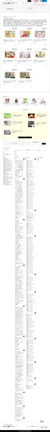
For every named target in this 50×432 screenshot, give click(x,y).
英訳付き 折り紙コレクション (18, 211)
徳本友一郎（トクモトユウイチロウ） (31, 283)
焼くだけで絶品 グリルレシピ (19, 240)
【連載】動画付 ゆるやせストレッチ (7, 177)
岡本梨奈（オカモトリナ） (29, 204)
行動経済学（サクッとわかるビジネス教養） (19, 248)
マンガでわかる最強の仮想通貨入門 (19, 167)
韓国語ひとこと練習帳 (18, 244)
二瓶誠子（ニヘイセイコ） (29, 310)
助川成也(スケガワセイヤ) (29, 261)
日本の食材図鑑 (17, 344)
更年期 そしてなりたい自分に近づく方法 (19, 230)
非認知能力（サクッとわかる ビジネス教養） (19, 357)
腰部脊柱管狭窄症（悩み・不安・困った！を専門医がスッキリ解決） (19, 393)
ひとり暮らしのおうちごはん (18, 356)
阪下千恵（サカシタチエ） (29, 269)
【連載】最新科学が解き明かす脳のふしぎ (8, 170)
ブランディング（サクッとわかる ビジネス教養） (19, 360)
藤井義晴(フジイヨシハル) (29, 324)
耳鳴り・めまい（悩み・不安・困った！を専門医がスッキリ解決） (19, 161)
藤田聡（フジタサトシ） (29, 329)
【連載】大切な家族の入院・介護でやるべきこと (8, 184)
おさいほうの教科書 (17, 198)
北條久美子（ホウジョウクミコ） (30, 321)
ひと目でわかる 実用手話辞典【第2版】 (19, 374)
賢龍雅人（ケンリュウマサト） (30, 216)
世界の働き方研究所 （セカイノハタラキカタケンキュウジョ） (31, 238)
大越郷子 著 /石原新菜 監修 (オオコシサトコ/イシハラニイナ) (31, 184)
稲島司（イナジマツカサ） (29, 205)
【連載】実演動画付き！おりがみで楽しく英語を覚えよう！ (8, 169)
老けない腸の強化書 (17, 372)
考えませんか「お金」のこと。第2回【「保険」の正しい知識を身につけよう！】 (9, 82)
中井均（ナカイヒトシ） (29, 300)
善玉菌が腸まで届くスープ (18, 276)
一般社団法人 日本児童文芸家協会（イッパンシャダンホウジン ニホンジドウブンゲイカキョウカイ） (31, 301)
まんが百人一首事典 (17, 381)
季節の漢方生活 (17, 220)
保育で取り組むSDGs (17, 377)
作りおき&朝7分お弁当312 (18, 316)
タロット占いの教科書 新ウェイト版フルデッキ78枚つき (19, 310)
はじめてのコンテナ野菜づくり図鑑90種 (19, 370)
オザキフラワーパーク (29, 168)
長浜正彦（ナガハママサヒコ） (30, 295)
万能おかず (16, 358)
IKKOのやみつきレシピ (18, 205)
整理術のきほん (17, 290)
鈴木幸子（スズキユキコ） (29, 248)
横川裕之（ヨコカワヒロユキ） (30, 364)
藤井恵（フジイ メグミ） (29, 323)
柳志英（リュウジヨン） (29, 379)
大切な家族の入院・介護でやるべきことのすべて (19, 335)
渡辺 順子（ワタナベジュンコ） (30, 385)
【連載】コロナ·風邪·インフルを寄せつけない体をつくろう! (8, 176)
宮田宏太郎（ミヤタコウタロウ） (30, 343)
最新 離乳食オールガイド (18, 413)
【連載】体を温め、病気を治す (7, 182)
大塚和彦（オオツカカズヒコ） (30, 198)
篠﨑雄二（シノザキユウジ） (29, 265)
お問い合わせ (45, 426)
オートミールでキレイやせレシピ (19, 325)
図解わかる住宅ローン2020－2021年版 (19, 295)
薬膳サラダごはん (17, 399)
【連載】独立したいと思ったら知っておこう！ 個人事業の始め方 (8, 167)
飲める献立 (16, 346)
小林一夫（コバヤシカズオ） (29, 230)
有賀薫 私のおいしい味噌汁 (18, 181)
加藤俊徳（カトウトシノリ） (29, 225)
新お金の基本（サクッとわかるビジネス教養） (19, 269)
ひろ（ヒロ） (28, 316)
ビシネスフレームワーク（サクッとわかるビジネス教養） (19, 364)
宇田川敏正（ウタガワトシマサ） (30, 189)
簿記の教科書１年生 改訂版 (18, 384)
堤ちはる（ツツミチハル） (29, 287)
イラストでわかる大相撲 (18, 184)
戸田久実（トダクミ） (29, 286)
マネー (5, 63)
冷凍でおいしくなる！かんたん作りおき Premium (19, 408)
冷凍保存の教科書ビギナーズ (18, 415)
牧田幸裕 (27, 344)
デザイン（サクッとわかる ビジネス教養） (19, 309)
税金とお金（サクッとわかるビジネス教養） (19, 272)
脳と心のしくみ (17, 345)
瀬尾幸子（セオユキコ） (29, 253)
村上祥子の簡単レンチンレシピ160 (19, 160)
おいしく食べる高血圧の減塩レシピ (19, 191)
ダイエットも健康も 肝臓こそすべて (19, 238)
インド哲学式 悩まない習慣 (18, 190)
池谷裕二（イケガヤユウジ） (29, 195)
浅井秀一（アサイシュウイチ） (30, 188)
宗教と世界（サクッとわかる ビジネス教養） (19, 289)
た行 (26, 274)
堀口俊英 (27, 328)
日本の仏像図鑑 (17, 339)
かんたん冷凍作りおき (18, 245)
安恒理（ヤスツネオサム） (29, 377)
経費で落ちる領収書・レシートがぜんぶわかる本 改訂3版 (19, 234)
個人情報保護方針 (32, 426)
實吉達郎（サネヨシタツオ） (29, 259)
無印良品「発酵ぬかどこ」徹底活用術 (19, 170)
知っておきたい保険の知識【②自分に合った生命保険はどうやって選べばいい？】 (10, 61)
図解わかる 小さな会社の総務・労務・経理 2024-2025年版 (19, 294)
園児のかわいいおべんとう (18, 203)
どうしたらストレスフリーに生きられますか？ (19, 323)
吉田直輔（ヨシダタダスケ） (29, 365)
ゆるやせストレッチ (17, 405)
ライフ (4, 151)
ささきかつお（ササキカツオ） (30, 245)
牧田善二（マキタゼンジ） (29, 351)
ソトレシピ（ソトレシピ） (29, 247)
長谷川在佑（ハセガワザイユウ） (30, 322)
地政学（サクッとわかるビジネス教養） (19, 331)
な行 (14, 336)
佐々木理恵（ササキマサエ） (29, 251)
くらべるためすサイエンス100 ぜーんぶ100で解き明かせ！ (19, 232)
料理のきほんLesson (17, 416)
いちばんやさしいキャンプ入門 (19, 206)
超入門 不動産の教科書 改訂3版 (19, 315)
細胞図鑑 (16, 304)
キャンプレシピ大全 (17, 233)
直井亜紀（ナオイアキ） (29, 302)
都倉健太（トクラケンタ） (29, 289)
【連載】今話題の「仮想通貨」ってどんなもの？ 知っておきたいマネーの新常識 (8, 168)
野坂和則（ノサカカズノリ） (29, 309)
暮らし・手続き (16, 155)
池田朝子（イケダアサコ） (29, 206)
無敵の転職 (16, 174)
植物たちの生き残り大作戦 (18, 287)
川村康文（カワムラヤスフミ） (30, 227)
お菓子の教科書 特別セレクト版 (19, 213)
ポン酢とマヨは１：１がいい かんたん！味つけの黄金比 (19, 378)
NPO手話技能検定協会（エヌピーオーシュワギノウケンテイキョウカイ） (31, 174)
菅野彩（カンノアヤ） (29, 224)
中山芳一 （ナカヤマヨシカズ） (30, 294)
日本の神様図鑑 (17, 349)
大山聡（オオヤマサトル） (29, 162)
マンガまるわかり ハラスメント (19, 387)
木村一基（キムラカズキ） (29, 231)
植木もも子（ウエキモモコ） (29, 183)
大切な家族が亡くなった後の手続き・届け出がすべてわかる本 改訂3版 (19, 317)
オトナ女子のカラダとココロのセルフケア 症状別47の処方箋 (19, 209)
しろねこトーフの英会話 (18, 281)
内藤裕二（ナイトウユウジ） (29, 297)
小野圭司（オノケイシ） (29, 163)
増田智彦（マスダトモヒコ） (29, 346)
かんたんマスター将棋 (18, 260)
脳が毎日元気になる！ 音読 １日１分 (19, 342)
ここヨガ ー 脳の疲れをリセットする (19, 251)
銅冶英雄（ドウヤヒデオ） (29, 279)
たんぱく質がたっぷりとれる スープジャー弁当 (19, 321)
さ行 (14, 265)
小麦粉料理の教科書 (17, 252)
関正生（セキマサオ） (29, 267)
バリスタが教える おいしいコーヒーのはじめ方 (19, 380)
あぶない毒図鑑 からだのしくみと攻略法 (19, 183)
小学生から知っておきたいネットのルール (19, 283)
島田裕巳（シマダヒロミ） (29, 255)
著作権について (37, 426)
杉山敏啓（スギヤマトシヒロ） (30, 258)
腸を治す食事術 (17, 329)
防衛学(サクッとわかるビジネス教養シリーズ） (19, 363)
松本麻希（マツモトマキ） (29, 360)
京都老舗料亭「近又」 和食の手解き (19, 237)
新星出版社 (13, 3)
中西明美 (27, 293)
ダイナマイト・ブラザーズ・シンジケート (31, 280)
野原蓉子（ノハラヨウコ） (29, 308)
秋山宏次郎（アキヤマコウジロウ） (30, 176)
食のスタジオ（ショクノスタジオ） (30, 272)
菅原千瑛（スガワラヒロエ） (29, 244)
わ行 (26, 384)
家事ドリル (16, 261)
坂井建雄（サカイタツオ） (29, 237)
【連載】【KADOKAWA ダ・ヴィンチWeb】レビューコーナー (8, 160)
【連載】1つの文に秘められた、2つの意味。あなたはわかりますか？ (8, 161)
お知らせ (38, 160)
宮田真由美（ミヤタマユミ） (29, 356)
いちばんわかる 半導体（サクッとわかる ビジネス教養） (19, 182)
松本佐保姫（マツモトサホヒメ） (30, 357)
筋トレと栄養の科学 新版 (18, 246)
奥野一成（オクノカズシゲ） (29, 160)
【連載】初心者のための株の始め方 (7, 181)
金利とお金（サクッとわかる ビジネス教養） (19, 223)
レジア (27, 381)
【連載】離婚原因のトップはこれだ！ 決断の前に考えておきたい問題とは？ (8, 163)
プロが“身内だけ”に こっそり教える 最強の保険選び (19, 301)
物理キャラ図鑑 (17, 385)
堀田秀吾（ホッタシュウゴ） (29, 325)
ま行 (26, 338)
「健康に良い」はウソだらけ (18, 259)
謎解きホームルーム (17, 343)
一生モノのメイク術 (17, 216)
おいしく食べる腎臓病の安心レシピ (19, 188)
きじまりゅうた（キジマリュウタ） (30, 213)
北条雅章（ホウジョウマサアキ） (30, 331)
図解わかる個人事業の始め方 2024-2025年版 (19, 288)
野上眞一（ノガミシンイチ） (29, 303)
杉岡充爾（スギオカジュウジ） (30, 246)
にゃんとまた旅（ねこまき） (29, 311)
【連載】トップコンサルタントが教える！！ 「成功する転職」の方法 (8, 174)
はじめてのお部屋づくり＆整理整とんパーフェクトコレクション (19, 352)
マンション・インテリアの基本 (19, 168)
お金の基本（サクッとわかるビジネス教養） (19, 202)
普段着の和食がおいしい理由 (18, 379)
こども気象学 (16, 239)
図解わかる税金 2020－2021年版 (19, 297)
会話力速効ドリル (17, 255)
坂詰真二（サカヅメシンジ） (29, 268)
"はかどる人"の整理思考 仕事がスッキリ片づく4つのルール (19, 371)
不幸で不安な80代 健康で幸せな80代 (19, 373)
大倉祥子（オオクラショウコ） (30, 202)
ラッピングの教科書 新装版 (18, 414)
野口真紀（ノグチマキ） (29, 304)
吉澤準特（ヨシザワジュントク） (30, 367)
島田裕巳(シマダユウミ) (29, 262)
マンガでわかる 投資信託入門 (19, 330)
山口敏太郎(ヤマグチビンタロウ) (30, 371)
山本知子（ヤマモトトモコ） (29, 370)
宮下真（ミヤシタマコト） (29, 345)
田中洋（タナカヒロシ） (29, 281)
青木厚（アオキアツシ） (29, 169)
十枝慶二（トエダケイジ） (29, 276)
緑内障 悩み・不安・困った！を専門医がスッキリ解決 (19, 407)
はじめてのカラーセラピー (18, 388)
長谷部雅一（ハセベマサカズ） (30, 330)
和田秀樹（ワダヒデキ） (29, 386)
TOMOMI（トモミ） (28, 290)
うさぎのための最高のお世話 (18, 189)
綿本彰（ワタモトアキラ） (29, 388)
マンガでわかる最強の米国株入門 (19, 169)
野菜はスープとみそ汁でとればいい (19, 402)
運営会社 (41, 426)
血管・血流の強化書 (17, 231)
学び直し (15, 151)
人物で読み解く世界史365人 (18, 280)
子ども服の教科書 (17, 247)
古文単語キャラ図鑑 (17, 258)
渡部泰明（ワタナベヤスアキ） (30, 387)
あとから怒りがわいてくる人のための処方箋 (19, 199)
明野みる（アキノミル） (29, 199)
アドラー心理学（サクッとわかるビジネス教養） (19, 197)
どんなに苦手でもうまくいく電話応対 (19, 314)
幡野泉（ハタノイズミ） (29, 318)
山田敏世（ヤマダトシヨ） (29, 374)
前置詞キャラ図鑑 (17, 302)
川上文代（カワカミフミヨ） (29, 232)
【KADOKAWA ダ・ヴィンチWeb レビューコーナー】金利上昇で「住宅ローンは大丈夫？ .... (10, 40)
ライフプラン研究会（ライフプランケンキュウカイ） (31, 380)
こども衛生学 (16, 241)
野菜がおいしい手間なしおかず (19, 394)
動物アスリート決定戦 (18, 324)
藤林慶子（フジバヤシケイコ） (30, 337)
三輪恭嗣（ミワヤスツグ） (29, 353)
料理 (3, 152)
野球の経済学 (16, 395)
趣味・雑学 (4, 155)
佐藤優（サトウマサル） (29, 254)
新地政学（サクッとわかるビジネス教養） (19, 273)
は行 (14, 350)
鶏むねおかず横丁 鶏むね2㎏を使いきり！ (19, 308)
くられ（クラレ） (28, 211)
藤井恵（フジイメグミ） (29, 335)
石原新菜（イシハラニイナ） (29, 203)
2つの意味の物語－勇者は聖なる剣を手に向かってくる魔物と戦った (19, 365)
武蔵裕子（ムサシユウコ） (29, 349)
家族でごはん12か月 (17, 254)
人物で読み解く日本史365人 (18, 286)
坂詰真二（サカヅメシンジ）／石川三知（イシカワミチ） (31, 260)
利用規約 (28, 426)
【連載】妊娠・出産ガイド (6, 183)
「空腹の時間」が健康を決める (19, 253)
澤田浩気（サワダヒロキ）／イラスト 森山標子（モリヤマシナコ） (31, 241)
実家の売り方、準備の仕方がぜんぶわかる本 (19, 266)
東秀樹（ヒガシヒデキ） (29, 314)
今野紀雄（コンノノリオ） (29, 223)
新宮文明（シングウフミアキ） (30, 273)
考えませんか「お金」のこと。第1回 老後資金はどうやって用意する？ (25, 82)
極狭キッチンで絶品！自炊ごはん (19, 226)
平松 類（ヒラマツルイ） (29, 317)
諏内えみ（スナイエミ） (29, 240)
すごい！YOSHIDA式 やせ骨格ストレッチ (19, 275)
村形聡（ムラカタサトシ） (29, 342)
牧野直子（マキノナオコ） (29, 359)
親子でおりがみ (17, 218)
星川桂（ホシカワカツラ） (29, 332)
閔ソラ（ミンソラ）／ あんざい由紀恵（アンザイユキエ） (31, 352)
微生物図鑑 (16, 386)
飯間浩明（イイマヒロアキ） (29, 191)
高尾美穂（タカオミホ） (29, 282)
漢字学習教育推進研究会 (29, 217)
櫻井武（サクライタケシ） (29, 239)
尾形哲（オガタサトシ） (29, 175)
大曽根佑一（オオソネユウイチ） (30, 177)
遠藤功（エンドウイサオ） (29, 181)
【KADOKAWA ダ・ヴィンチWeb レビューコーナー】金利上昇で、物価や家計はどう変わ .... (40, 61)
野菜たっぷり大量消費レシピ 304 (19, 400)
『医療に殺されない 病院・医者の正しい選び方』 (19, 195)
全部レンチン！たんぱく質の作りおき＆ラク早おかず (19, 282)
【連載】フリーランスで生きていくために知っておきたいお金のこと (8, 162)
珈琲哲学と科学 (17, 225)
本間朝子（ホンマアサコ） (29, 336)
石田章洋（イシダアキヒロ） (29, 196)
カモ (26, 234)
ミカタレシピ (16, 177)
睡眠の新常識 (16, 268)
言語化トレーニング (17, 224)
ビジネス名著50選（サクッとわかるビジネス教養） (19, 353)
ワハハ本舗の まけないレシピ (18, 420)
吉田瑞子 (27, 373)
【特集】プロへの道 (5, 175)
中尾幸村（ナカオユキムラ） (29, 307)
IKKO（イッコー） (28, 190)
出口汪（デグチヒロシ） (29, 288)
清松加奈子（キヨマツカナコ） (30, 226)
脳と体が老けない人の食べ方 (18, 337)
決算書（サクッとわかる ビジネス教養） (19, 227)
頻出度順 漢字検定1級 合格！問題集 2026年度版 (19, 366)
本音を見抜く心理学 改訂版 (18, 359)
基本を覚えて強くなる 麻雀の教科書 (19, 162)
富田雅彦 (27, 275)
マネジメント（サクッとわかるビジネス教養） (19, 163)
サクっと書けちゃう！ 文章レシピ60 (19, 296)
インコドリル (16, 210)
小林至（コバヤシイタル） (29, 219)
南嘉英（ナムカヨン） (29, 296)
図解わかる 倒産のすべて (18, 318)
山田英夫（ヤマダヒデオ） (29, 366)
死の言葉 (16, 274)
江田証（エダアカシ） (29, 197)
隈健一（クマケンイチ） (29, 220)
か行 (14, 219)
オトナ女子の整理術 (17, 212)
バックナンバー (25, 137)
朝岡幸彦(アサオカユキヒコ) (29, 182)
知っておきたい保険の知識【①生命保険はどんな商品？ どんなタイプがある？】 (25, 61)
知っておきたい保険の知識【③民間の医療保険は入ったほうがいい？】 (40, 40)
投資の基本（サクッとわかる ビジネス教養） (19, 307)
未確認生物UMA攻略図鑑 (18, 401)
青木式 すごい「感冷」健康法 (18, 196)
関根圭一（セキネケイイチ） (29, 252)
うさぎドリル (16, 204)
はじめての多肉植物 (17, 367)
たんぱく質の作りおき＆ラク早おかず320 (19, 328)
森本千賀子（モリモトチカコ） (30, 358)
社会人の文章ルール (17, 303)
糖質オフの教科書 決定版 (18, 322)
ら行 (14, 406)
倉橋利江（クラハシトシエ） (29, 233)
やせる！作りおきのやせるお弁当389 (19, 332)
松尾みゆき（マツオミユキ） (29, 350)
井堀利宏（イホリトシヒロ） (29, 170)
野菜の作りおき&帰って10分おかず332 (19, 398)
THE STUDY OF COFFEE (18, 293)
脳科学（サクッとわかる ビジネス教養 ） (19, 338)
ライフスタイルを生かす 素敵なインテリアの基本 (19, 300)
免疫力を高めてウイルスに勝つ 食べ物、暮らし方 (19, 175)
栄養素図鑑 (16, 217)
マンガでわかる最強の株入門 (18, 176)
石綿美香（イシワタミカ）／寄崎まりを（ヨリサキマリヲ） (31, 167)
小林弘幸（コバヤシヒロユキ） (30, 218)
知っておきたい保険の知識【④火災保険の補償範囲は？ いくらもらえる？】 (25, 40)
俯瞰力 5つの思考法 (18, 351)
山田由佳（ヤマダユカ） (29, 372)
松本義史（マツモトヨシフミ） (30, 339)
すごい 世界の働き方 (17, 267)
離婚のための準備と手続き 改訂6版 (19, 409)
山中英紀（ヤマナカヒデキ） (29, 363)
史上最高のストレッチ (18, 279)
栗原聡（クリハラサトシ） (29, 212)
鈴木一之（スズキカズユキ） (29, 266)
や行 (14, 392)
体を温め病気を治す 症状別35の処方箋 (19, 262)
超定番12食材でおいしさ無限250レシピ (19, 311)
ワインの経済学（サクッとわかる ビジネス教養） (19, 419)
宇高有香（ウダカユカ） (29, 161)
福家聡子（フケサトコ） (29, 315)
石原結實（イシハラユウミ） (29, 209)
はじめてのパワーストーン (18, 391)
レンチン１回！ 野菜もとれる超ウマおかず (19, 412)
